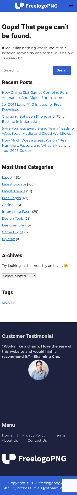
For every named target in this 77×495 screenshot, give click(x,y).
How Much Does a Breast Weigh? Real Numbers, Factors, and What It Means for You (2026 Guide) (37, 145)
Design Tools (13, 218)
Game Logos (12, 232)
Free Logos (11, 198)
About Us (10, 440)
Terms (60, 435)
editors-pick (8, 303)
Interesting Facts (16, 212)
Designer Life (13, 225)
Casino (7, 205)
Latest (7, 177)
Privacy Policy (33, 435)
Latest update (14, 184)
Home (7, 435)
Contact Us (37, 440)
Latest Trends (13, 191)
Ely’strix (8, 239)
